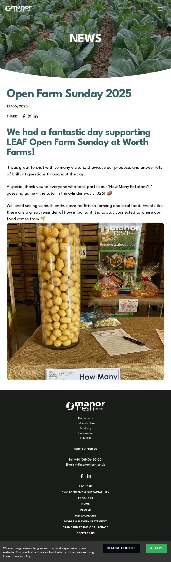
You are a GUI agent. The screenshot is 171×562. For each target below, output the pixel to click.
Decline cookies (121, 548)
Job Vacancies (85, 515)
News (85, 504)
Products (85, 498)
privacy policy (21, 556)
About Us (86, 486)
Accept (156, 548)
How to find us (85, 449)
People (85, 510)
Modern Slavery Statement (85, 521)
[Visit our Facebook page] (82, 476)
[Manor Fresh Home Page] (18, 9)
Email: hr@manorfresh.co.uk (85, 464)
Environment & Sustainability (85, 492)
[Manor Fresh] (85, 406)
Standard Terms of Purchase (85, 527)
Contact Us (86, 533)
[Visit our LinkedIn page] (89, 476)
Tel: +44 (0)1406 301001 (86, 459)
